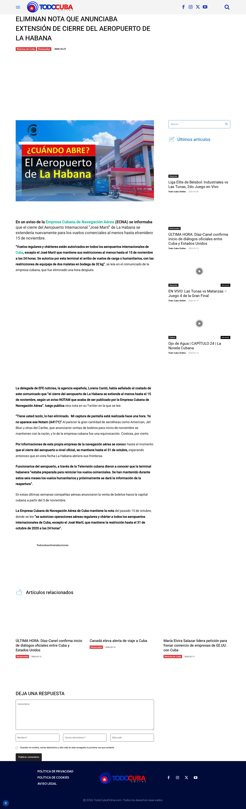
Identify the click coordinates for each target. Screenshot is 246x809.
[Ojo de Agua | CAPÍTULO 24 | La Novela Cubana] (199, 323)
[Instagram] (190, 7)
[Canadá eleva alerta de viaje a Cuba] (123, 619)
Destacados (44, 48)
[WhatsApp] (86, 198)
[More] (98, 198)
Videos (172, 337)
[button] (227, 7)
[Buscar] (226, 124)
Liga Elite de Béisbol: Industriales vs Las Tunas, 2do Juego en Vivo (198, 184)
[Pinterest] (74, 198)
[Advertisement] (123, 86)
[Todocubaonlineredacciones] (24, 552)
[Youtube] (205, 7)
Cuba (19, 252)
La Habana (125, 227)
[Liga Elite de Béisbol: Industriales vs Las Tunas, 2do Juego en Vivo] (199, 162)
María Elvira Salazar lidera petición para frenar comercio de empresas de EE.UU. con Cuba (195, 645)
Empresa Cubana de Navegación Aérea (80, 222)
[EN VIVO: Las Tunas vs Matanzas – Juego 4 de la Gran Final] (199, 271)
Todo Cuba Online (177, 191)
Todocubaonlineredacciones (52, 545)
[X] (197, 7)
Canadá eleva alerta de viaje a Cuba (118, 640)
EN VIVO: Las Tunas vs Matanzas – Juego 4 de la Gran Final (197, 293)
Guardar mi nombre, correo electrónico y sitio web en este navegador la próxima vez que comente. (67, 747)
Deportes (173, 176)
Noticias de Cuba (26, 48)
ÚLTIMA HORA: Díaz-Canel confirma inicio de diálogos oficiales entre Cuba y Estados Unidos (198, 239)
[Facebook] (183, 7)
